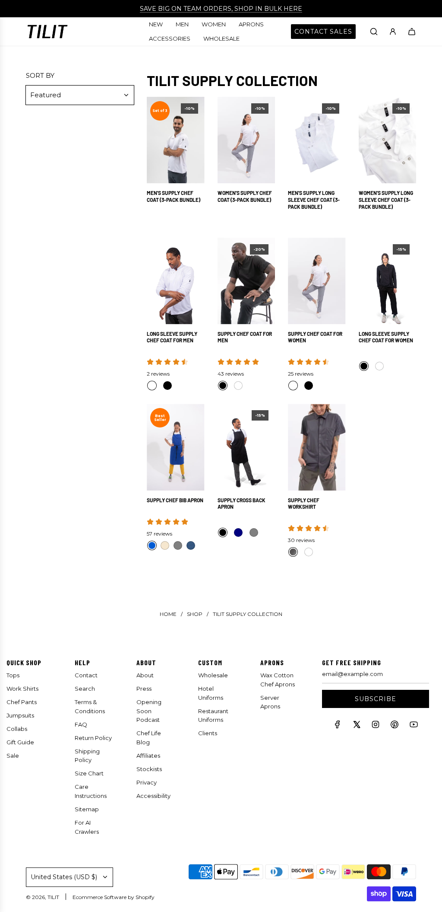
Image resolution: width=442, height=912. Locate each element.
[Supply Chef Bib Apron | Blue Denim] (190, 545)
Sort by (40, 75)
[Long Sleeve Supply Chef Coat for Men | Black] (167, 385)
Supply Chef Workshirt (303, 503)
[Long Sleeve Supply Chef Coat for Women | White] (379, 366)
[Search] (373, 31)
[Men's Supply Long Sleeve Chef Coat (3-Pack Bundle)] (317, 140)
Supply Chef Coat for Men (245, 337)
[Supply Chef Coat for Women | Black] (308, 385)
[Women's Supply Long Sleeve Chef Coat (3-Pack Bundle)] (388, 140)
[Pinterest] (394, 726)
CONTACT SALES (323, 31)
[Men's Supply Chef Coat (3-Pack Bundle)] (176, 140)
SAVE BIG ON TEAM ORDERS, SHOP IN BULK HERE (221, 9)
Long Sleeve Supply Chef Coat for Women (386, 337)
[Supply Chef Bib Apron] (176, 447)
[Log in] (392, 31)
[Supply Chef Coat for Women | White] (293, 385)
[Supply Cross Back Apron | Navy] (238, 532)
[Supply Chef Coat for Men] (246, 281)
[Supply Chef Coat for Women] (317, 281)
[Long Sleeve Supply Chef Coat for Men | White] (152, 385)
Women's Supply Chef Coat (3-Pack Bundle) (245, 196)
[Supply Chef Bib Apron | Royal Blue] (152, 545)
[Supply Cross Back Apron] (246, 447)
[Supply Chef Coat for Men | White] (238, 385)
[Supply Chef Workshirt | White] (308, 552)
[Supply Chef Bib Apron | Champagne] (165, 545)
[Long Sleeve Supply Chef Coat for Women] (388, 281)
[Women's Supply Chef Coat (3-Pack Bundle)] (246, 140)
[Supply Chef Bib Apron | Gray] (178, 545)
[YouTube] (413, 726)
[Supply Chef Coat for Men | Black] (222, 385)
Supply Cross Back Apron (241, 503)
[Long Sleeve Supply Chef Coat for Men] (176, 281)
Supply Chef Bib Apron (175, 500)
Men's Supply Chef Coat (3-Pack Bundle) (173, 196)
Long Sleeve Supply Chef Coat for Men (172, 337)
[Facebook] (337, 726)
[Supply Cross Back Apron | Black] (222, 532)
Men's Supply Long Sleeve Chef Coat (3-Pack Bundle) (314, 199)
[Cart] (411, 31)
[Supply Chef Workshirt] (317, 447)
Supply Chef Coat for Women (315, 337)
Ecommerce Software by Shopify (114, 897)
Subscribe (375, 699)
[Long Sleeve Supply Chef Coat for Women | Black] (364, 366)
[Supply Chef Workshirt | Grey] (293, 552)
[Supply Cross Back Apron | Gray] (253, 532)
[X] (356, 726)
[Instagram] (375, 726)
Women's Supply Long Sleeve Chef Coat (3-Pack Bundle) (386, 199)
